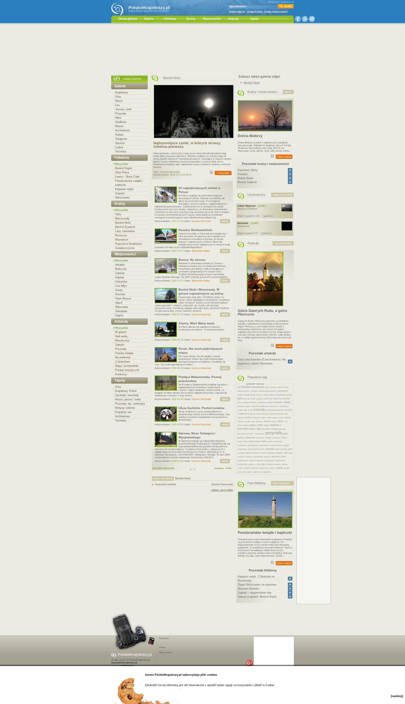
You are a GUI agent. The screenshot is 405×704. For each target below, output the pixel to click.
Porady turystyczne (127, 370)
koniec (228, 468)
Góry (118, 96)
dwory (272, 395)
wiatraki (252, 460)
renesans (276, 438)
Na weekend (122, 357)
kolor (245, 410)
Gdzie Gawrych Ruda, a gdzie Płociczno (262, 312)
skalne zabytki (283, 445)
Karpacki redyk (124, 189)
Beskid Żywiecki (125, 226)
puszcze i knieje (263, 437)
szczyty (241, 453)
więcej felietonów (281, 483)
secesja (272, 445)
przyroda (274, 433)
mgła (269, 418)
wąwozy (267, 457)
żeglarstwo (266, 472)
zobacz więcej (284, 156)
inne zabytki (243, 402)
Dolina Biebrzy (250, 136)
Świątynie (121, 138)
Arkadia (119, 264)
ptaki (285, 433)
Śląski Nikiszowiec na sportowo (257, 584)
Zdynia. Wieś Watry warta (196, 323)
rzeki (263, 441)
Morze (119, 100)
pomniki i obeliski (270, 429)
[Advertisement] (202, 50)
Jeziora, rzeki (123, 109)
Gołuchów (121, 281)
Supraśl (119, 193)
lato (286, 414)
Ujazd (118, 302)
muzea (267, 421)
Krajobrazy (121, 92)
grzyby (247, 399)
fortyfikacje (281, 395)
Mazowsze (121, 239)
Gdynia (119, 277)
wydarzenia (242, 464)
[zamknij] (397, 696)
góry (240, 398)
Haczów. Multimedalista (195, 230)
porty (262, 434)
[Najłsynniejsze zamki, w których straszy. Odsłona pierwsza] (193, 140)
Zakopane (121, 311)
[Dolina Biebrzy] (265, 132)
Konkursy (121, 374)
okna (240, 425)
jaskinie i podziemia (258, 402)
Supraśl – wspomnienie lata (254, 592)
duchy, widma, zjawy (259, 395)
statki (277, 449)
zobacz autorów (132, 78)
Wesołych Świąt (279, 457)
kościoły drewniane (275, 410)
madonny (256, 418)
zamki (279, 467)
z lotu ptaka (260, 464)
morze (288, 417)
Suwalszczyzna (124, 248)
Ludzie (119, 147)
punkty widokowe (246, 437)
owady (246, 425)
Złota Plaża (122, 172)
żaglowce (257, 472)
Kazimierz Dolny (248, 170)
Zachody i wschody (127, 395)
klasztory (284, 406)
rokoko (284, 438)
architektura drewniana (251, 387)
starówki (269, 449)
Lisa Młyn (121, 285)
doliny (240, 395)
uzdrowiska (258, 457)
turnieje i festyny (245, 457)
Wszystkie (121, 164)
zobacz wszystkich (283, 194)
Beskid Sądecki (247, 182)
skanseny (242, 449)
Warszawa (121, 307)
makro (263, 418)
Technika (120, 151)
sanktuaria (253, 445)
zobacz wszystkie (222, 490)
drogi (246, 394)
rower (240, 441)
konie (250, 410)
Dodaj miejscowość (276, 11)
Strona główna (127, 18)
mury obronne (257, 421)
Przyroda (120, 113)
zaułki (286, 468)
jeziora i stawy (282, 402)
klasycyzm (274, 406)
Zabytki (119, 344)
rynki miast (254, 441)
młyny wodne (278, 418)
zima (240, 472)
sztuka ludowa (252, 453)
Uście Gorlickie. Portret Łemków (201, 408)
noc (286, 421)
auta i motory (270, 387)
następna (219, 468)
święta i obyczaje (284, 453)
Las (117, 105)
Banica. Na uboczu (191, 259)
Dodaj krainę (254, 11)
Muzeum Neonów (248, 588)
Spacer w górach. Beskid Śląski (257, 596)
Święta (119, 134)
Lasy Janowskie (125, 231)
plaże (266, 425)
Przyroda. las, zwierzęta (130, 403)
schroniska (263, 445)
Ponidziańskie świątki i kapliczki (129, 182)
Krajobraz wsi (123, 412)
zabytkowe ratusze (267, 468)
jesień (271, 402)
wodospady (269, 460)
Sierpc (119, 290)
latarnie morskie (277, 414)
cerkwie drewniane (267, 391)
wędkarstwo (243, 460)
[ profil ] (262, 205)
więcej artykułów (282, 243)
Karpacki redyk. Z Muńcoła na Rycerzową (256, 578)
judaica (241, 406)
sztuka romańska (267, 453)
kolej (240, 410)
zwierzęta (247, 472)
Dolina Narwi (245, 178)
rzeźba (270, 441)
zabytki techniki (250, 468)
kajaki (247, 406)
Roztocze (121, 235)
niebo (280, 421)
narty (273, 421)
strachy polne (286, 449)
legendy (241, 418)
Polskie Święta (124, 353)
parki (260, 425)
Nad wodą (121, 336)
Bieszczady (122, 218)
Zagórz (119, 315)
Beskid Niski (123, 222)
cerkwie (253, 391)
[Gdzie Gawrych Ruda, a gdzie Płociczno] (265, 307)
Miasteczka (122, 340)
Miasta (119, 126)
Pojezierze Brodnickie (128, 243)
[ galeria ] (267, 216)
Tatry (118, 214)
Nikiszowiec (122, 197)
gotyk (289, 395)
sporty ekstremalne (256, 449)
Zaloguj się (273, 2)
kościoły (259, 409)
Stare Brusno (123, 298)
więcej (225, 221)
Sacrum (120, 143)
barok (280, 387)
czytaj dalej (223, 173)
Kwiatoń (242, 174)
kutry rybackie (262, 414)
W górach (121, 332)
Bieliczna (120, 268)
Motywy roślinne (125, 407)
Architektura (122, 130)
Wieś (118, 117)
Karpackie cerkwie (194, 484)
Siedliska (120, 122)
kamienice (264, 406)
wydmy (251, 464)
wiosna (259, 460)
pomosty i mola (252, 434)
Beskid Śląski (123, 168)
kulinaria (251, 414)
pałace (253, 425)
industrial (286, 399)
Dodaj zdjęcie (237, 11)
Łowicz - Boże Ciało (127, 176)
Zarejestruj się (287, 2)
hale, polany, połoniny (261, 398)
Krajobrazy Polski (126, 391)
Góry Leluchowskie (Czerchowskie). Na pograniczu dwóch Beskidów (262, 361)
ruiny (245, 441)
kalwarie (254, 406)
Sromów (120, 294)
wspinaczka (280, 460)
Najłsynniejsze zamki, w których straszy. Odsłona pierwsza (187, 145)
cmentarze (282, 391)
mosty (240, 421)
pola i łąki (255, 428)
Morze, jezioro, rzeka (128, 399)
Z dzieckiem (122, 361)
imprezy (277, 398)
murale (247, 421)
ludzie (248, 417)
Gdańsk (120, 273)
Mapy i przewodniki (127, 365)
